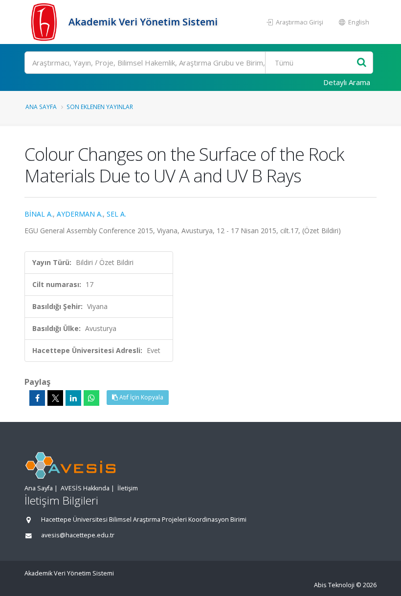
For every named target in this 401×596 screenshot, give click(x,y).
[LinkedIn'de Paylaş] (73, 398)
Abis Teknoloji (334, 585)
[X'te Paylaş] (55, 398)
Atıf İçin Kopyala (140, 397)
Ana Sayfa (41, 106)
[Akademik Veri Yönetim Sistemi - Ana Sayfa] (45, 22)
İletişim (127, 488)
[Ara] (362, 63)
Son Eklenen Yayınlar (100, 106)
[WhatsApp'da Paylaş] (91, 398)
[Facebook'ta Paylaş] (37, 398)
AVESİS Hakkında (85, 488)
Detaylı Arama (346, 82)
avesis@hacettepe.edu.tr (77, 535)
